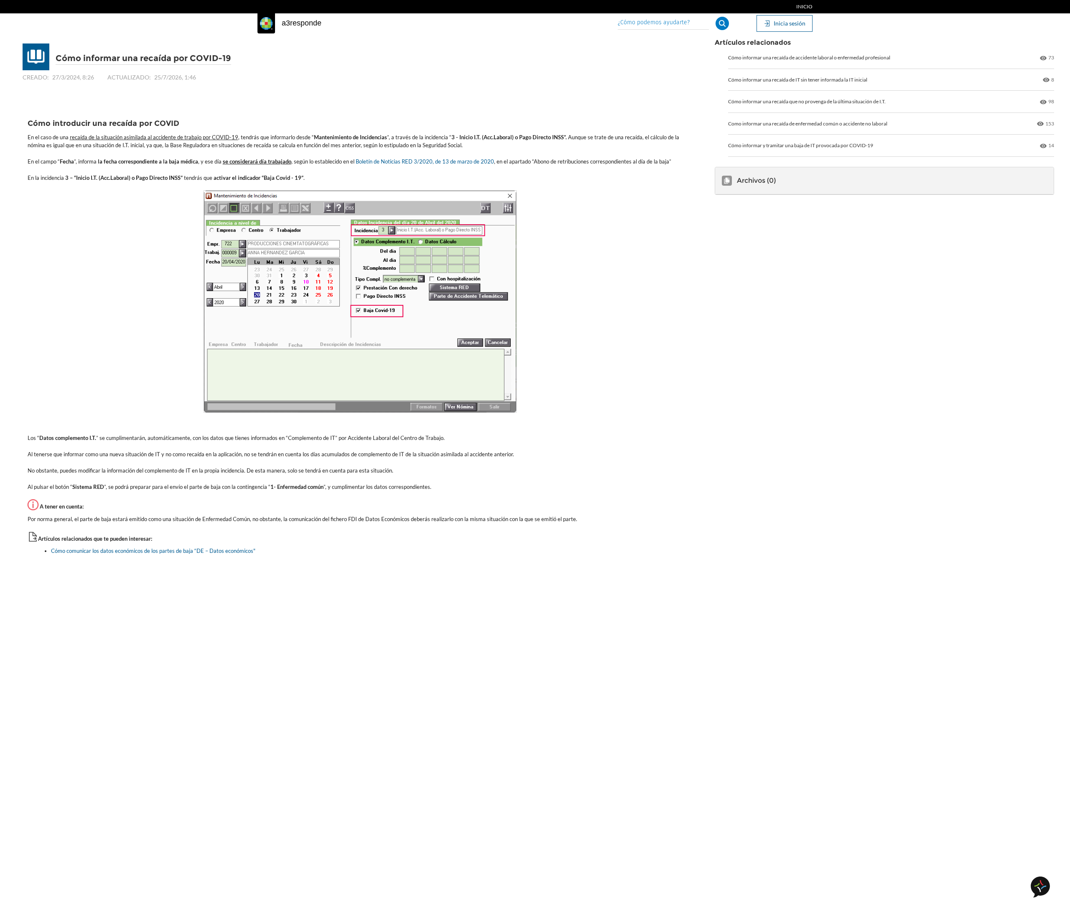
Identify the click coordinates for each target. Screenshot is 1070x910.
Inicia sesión (789, 23)
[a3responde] (266, 23)
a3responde (301, 23)
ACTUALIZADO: (129, 77)
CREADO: (36, 77)
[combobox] (663, 23)
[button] (722, 23)
